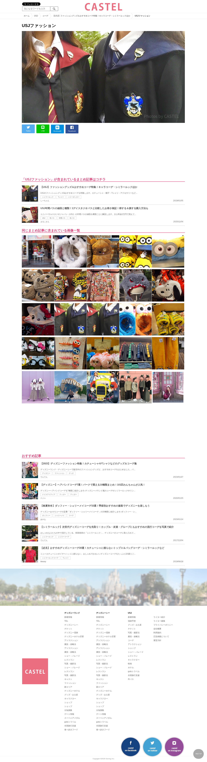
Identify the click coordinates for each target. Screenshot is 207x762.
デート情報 (69, 714)
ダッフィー (46, 515)
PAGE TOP (199, 754)
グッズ (71, 473)
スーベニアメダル (72, 718)
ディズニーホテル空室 (74, 636)
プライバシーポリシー (163, 625)
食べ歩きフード (71, 730)
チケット (68, 629)
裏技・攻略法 (70, 644)
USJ (43, 218)
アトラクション (71, 640)
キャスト (68, 679)
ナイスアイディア (48, 494)
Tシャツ (61, 197)
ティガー (63, 494)
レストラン (69, 660)
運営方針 (157, 640)
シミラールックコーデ (50, 558)
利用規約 (157, 633)
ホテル (131, 667)
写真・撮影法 (70, 664)
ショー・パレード (72, 656)
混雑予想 (132, 621)
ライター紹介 (159, 617)
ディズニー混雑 (71, 633)
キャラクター (70, 698)
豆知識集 (68, 710)
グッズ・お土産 (71, 695)
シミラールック (48, 197)
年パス (52, 218)
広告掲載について (161, 636)
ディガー (73, 494)
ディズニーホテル (72, 691)
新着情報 (68, 617)
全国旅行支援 (70, 726)
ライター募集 (159, 621)
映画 (130, 664)
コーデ (71, 515)
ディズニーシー (71, 625)
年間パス (62, 218)
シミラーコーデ (63, 537)
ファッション (59, 473)
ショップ (68, 702)
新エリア (68, 687)
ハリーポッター (73, 197)
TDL (66, 621)
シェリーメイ (59, 515)
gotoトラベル (70, 722)
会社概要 (157, 629)
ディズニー (46, 473)
